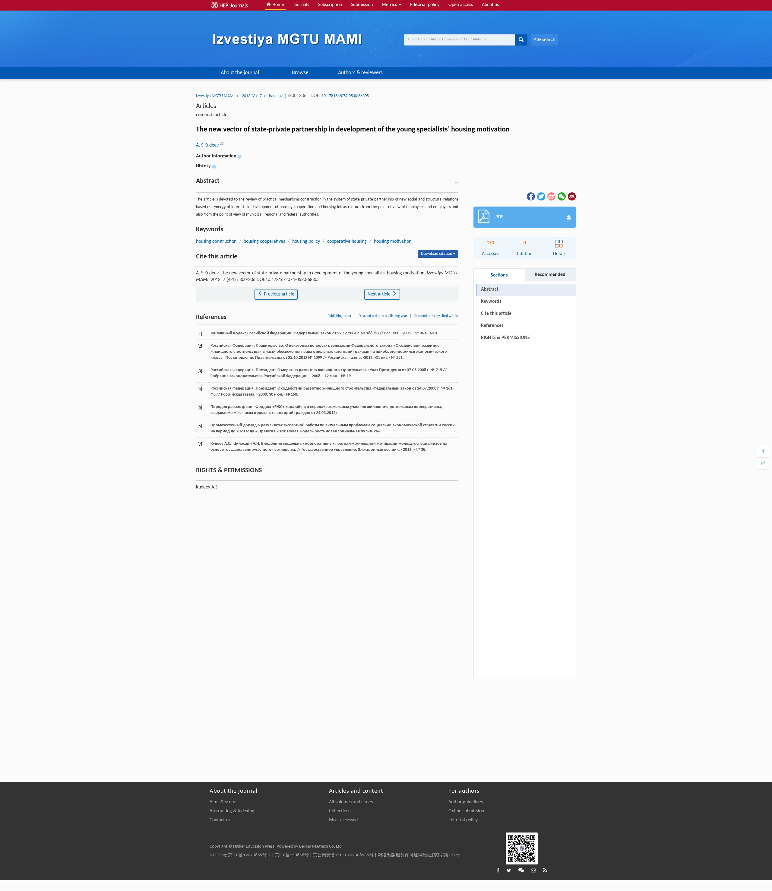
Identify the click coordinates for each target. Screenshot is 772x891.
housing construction (216, 241)
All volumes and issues (351, 802)
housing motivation (392, 241)
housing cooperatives (264, 241)
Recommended (550, 274)
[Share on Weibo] (550, 196)
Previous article (278, 294)
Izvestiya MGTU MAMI (215, 96)
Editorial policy (424, 4)
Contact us (220, 820)
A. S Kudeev (208, 145)
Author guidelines (465, 802)
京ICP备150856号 (292, 855)
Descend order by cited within (436, 316)
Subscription (330, 4)
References (492, 325)
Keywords (491, 301)
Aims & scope (223, 802)
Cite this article (496, 313)
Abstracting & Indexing (232, 811)
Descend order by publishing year (383, 316)
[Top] (763, 452)
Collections (339, 811)
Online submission (466, 811)
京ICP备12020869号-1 (249, 855)
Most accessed (343, 820)
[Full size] (763, 464)
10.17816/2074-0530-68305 (345, 96)
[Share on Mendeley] (571, 196)
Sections (499, 275)
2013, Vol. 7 (252, 96)
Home (277, 4)
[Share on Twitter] (540, 196)
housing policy (306, 241)
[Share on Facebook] (530, 196)
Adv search (544, 39)
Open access (460, 4)
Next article (380, 294)
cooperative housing (347, 241)
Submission (362, 4)
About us (490, 4)
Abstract (489, 289)
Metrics (390, 4)
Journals (301, 4)
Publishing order (339, 316)
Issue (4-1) (278, 96)
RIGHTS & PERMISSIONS (505, 337)
